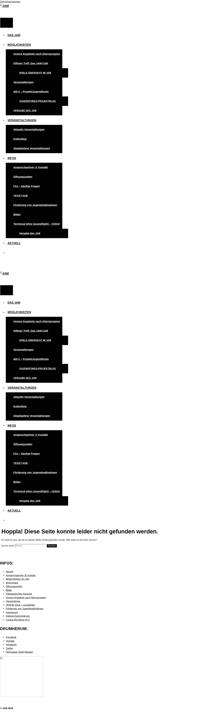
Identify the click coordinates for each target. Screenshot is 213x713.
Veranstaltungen (23, 82)
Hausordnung (13, 601)
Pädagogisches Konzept (19, 593)
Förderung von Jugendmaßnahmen (35, 205)
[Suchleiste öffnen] (1, 13)
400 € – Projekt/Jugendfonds (31, 91)
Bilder (17, 214)
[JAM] (4, 5)
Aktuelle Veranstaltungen (28, 129)
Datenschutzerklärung (18, 616)
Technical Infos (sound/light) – (36, 223)
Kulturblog (20, 138)
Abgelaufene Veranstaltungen (31, 148)
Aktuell (9, 571)
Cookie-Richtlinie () (18, 619)
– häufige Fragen (26, 186)
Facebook (11, 637)
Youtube (10, 641)
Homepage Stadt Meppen (19, 652)
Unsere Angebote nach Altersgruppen (36, 54)
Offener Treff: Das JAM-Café (30, 63)
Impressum (12, 612)
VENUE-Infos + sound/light (20, 605)
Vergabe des (29, 233)
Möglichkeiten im (17, 579)
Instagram (11, 644)
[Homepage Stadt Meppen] (21, 696)
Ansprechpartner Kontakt (30, 167)
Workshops (12, 582)
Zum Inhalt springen (10, 1)
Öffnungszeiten (22, 176)
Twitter (9, 648)
